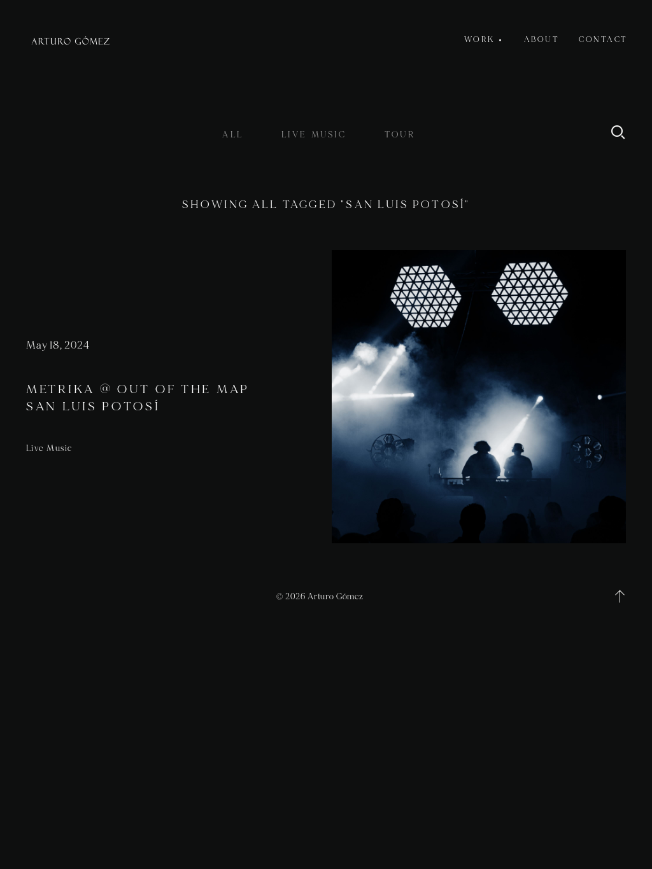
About (542, 39)
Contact (603, 39)
